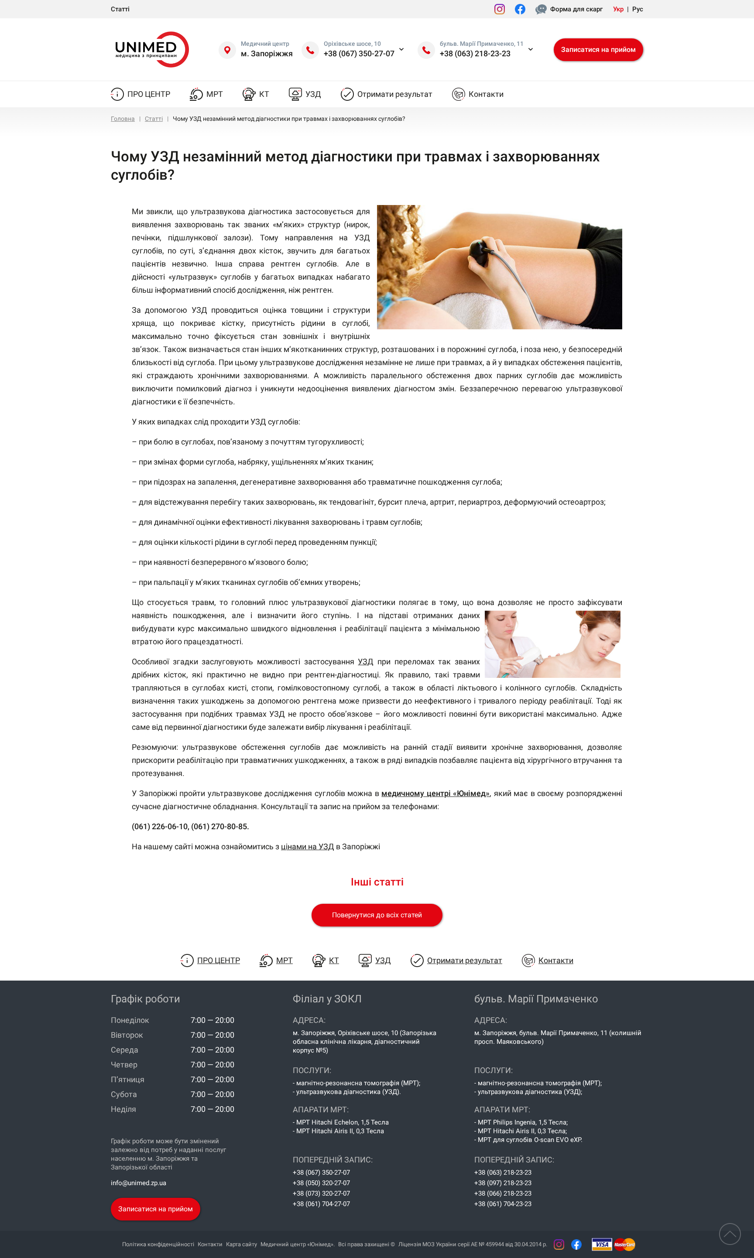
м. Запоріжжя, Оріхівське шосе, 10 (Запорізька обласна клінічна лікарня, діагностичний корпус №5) (364, 1041)
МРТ (214, 94)
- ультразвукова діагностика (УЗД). (347, 1092)
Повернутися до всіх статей (377, 915)
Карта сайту (241, 1244)
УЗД (313, 94)
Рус (637, 9)
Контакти (486, 94)
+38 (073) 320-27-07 (321, 1193)
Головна (123, 118)
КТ (264, 94)
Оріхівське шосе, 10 (352, 43)
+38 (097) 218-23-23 (502, 1183)
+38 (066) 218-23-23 (502, 1193)
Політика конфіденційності (158, 1244)
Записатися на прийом (598, 49)
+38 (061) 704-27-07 (321, 1204)
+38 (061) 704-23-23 (502, 1204)
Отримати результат (394, 94)
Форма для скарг (576, 9)
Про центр (148, 94)
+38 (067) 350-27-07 (359, 53)
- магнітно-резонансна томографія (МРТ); (356, 1083)
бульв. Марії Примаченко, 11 (482, 43)
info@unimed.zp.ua (138, 1183)
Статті (120, 9)
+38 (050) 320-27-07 (321, 1183)
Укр (618, 9)
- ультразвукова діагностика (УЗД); (528, 1092)
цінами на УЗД (307, 846)
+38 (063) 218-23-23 (475, 53)
